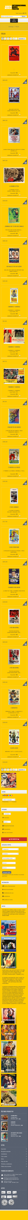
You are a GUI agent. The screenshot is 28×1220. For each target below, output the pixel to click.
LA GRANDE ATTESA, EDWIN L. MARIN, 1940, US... (14, 190)
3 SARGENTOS (14, 708)
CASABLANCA (14, 1115)
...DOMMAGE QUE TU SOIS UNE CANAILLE (14, 226)
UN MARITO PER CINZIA (16, 1133)
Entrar (2, 1159)
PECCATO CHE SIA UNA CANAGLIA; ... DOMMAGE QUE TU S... (14, 230)
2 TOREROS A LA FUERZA (14, 467)
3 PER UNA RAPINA (14, 627)
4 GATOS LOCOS (14, 748)
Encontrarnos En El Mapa (9, 1175)
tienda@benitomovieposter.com (11, 1179)
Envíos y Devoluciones (9, 886)
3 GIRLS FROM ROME (14, 547)
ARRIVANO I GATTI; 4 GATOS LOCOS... (14, 751)
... (16, 38)
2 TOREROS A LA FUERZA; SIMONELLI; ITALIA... (14, 471)
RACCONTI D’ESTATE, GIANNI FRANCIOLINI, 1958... (14, 110)
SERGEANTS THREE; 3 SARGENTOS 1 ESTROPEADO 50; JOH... (14, 712)
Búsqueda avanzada (5, 1151)
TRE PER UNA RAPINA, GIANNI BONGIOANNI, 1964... (14, 631)
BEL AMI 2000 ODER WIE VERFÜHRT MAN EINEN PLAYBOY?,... (14, 270)
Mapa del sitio (4, 1161)
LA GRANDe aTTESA (14, 186)
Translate (14, 801)
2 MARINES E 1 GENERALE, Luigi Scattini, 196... (14, 310)
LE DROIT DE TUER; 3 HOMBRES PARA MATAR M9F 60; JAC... (14, 591)
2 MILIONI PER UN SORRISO (14, 427)
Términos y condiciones (6, 1164)
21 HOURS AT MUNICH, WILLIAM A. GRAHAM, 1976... (14, 511)
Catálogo (10, 26)
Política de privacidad (6, 1166)
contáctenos (7, 896)
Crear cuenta (4, 1156)
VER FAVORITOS (14, 839)
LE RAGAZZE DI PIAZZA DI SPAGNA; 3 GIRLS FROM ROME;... (14, 551)
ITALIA (17, 26)
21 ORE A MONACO (14, 507)
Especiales (3, 1149)
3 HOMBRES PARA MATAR (14, 587)
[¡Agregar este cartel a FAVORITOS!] (20, 74)
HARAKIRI (13, 1122)
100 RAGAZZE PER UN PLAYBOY (14, 266)
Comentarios (7, 829)
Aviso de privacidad (8, 889)
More (24, 80)
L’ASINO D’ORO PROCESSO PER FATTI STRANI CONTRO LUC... (14, 150)
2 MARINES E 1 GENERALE (14, 307)
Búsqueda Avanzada (9, 825)
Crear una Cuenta (8, 832)
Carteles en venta (8, 899)
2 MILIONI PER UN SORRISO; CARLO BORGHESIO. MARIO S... (14, 431)
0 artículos (6, 817)
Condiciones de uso (8, 893)
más (20, 1119)
